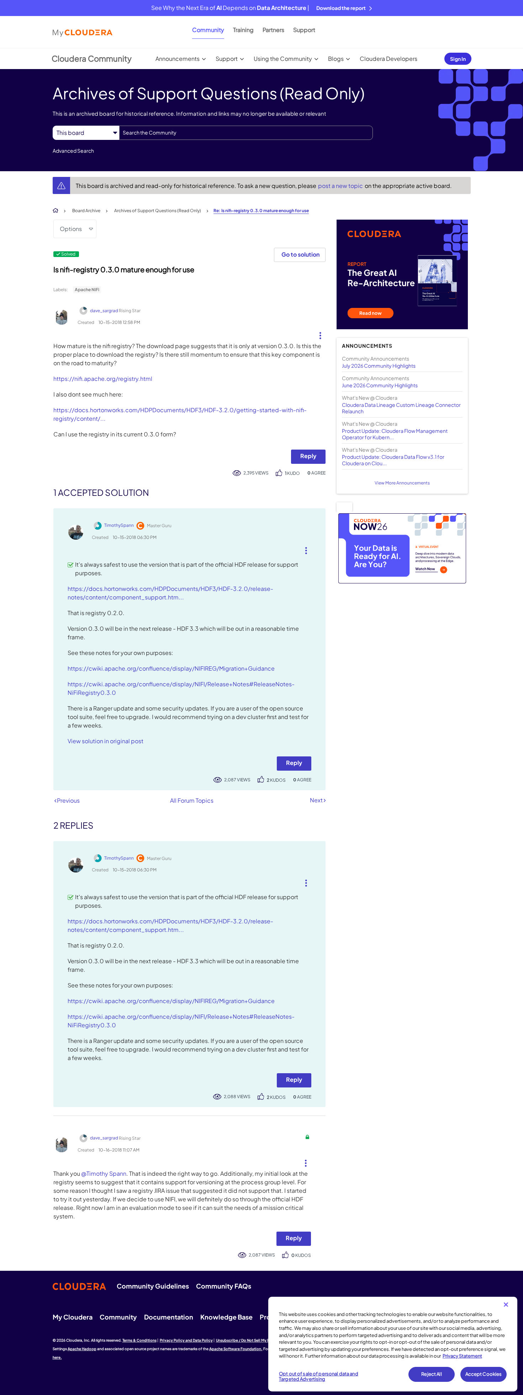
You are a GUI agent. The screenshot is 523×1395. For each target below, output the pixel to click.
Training (243, 29)
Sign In (458, 59)
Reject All (431, 1374)
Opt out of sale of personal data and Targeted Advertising (318, 1376)
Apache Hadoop (82, 1349)
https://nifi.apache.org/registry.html (102, 378)
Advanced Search (73, 150)
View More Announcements (402, 483)
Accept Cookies (483, 1374)
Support (304, 29)
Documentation (168, 1317)
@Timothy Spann (103, 1173)
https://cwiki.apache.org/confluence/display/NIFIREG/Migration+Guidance (171, 668)
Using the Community (283, 58)
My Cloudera (73, 1317)
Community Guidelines (153, 1286)
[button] (318, 334)
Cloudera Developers (388, 58)
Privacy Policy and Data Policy (186, 1340)
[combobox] (246, 133)
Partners (273, 29)
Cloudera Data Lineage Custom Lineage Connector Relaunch (401, 408)
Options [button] (71, 228)
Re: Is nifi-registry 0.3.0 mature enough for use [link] (261, 210)
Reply (308, 456)
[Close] (506, 1304)
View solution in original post (105, 741)
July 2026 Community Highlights (379, 365)
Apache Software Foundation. (236, 1349)
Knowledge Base (226, 1317)
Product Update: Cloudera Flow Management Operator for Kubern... (395, 434)
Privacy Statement (462, 1356)
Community (208, 29)
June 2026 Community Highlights (380, 385)
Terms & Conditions (139, 1340)
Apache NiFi (87, 289)
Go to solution (300, 254)
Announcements (177, 58)
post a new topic (341, 185)
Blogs (336, 58)
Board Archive (86, 210)
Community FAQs (223, 1286)
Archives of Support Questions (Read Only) (157, 210)
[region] (392, 1344)
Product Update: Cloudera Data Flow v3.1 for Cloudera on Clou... (393, 459)
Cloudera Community (92, 58)
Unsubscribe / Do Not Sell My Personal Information (260, 1340)
